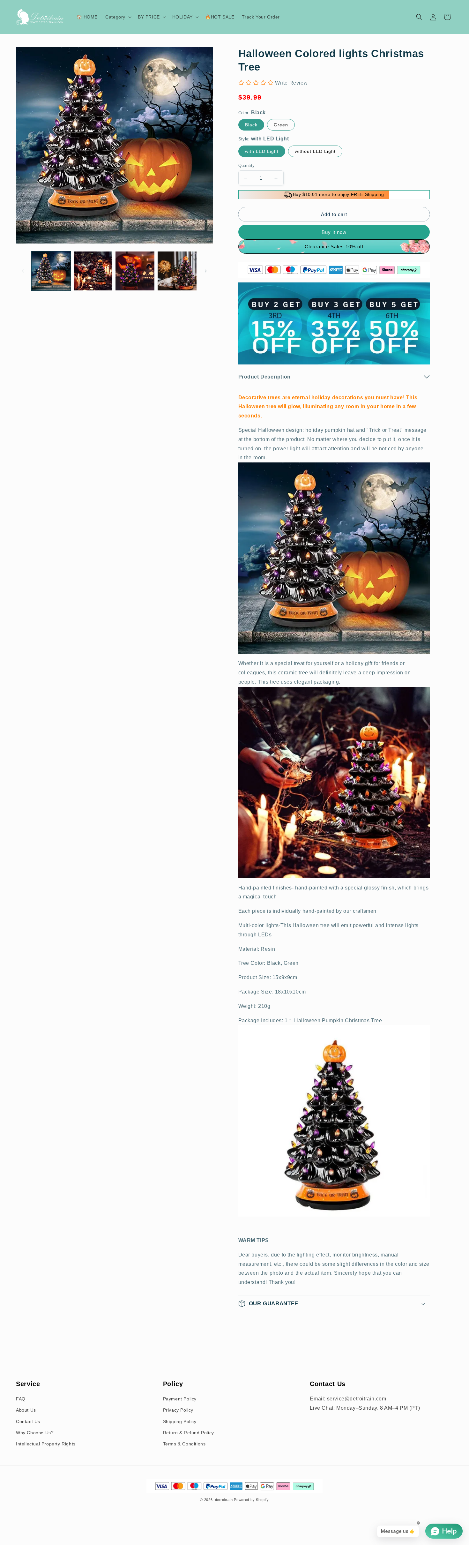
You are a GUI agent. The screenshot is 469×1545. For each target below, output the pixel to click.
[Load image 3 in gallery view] (134, 270)
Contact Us (28, 1421)
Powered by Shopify (251, 1500)
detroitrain (224, 1500)
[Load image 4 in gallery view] (177, 270)
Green (281, 124)
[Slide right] (206, 271)
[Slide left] (23, 271)
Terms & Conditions (184, 1443)
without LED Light (315, 151)
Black (251, 124)
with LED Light (262, 151)
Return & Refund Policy (188, 1432)
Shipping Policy (180, 1421)
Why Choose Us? (35, 1432)
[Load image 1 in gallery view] (51, 270)
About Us (26, 1410)
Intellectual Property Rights (46, 1443)
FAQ (21, 1398)
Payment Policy (180, 1398)
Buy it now (334, 232)
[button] (117, 17)
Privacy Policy (178, 1410)
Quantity (246, 165)
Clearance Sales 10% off (334, 246)
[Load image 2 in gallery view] (93, 270)
